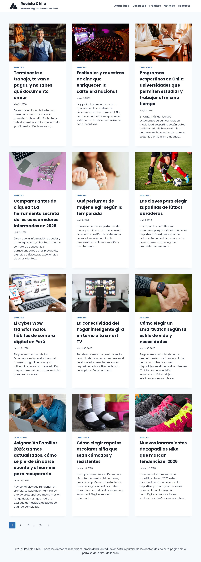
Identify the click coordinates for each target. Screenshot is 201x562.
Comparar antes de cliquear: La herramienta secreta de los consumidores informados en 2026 (36, 213)
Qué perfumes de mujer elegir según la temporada (100, 207)
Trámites (155, 6)
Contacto (184, 6)
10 (40, 525)
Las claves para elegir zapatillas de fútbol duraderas (163, 207)
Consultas (139, 6)
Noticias (169, 6)
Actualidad (121, 6)
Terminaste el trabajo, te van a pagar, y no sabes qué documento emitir (33, 85)
